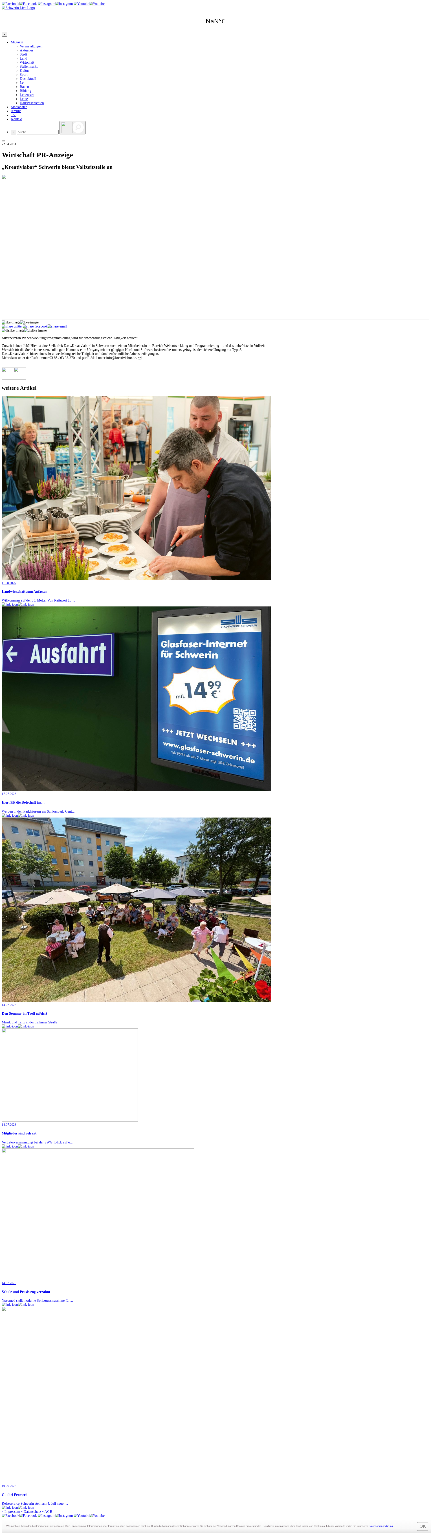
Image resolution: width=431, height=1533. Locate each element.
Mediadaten (19, 107)
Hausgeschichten (32, 103)
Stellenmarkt (28, 66)
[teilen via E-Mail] (57, 326)
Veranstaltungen (31, 46)
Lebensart (27, 95)
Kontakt (16, 119)
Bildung (25, 91)
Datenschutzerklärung (381, 1526)
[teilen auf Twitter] (12, 326)
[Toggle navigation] (3, 141)
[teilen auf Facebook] (35, 326)
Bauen (24, 87)
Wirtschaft (27, 62)
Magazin (17, 42)
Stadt (23, 54)
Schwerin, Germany (215, 21)
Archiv (16, 111)
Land (23, 58)
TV (13, 115)
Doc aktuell (28, 78)
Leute (24, 99)
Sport (23, 74)
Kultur (24, 70)
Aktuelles (26, 50)
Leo (22, 83)
